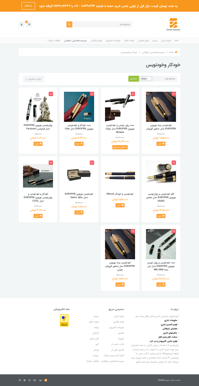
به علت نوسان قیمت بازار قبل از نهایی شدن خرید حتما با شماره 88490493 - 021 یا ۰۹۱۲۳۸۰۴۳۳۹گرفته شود (108, 6)
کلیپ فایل (94, 338)
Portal (161, 380)
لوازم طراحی (143, 40)
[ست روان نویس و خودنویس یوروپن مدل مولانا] (120, 107)
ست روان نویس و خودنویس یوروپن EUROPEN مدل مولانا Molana (120, 128)
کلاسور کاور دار (117, 350)
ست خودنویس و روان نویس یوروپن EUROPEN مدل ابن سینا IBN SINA (161, 266)
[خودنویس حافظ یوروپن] (79, 175)
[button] (29, 24)
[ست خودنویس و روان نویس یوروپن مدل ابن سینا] (161, 244)
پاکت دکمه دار (117, 344)
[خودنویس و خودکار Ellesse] (120, 175)
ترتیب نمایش (34, 79)
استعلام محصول (120, 147)
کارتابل (96, 333)
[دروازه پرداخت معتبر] (64, 320)
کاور (97, 344)
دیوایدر (96, 355)
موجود (143, 78)
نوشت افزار (129, 40)
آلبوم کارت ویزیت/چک (114, 355)
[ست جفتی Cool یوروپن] (38, 175)
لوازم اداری (166, 40)
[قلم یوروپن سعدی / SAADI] (161, 175)
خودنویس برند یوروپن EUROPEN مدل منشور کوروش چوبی (120, 266)
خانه (176, 40)
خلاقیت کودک (54, 40)
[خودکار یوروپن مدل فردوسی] (38, 107)
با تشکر (28, 6)
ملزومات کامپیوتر (113, 40)
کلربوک (121, 338)
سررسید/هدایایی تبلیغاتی (75, 40)
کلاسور (121, 333)
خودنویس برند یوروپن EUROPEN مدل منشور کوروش (161, 127)
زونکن (96, 350)
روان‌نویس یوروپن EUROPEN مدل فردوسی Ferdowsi (38, 127)
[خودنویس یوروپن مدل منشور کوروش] (161, 107)
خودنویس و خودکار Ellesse (120, 194)
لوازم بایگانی (96, 40)
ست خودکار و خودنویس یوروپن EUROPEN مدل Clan (79, 127)
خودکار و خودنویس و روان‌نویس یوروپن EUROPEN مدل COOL (38, 197)
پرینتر (155, 40)
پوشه (96, 327)
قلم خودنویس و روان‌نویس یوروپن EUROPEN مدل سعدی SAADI (161, 197)
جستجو (134, 78)
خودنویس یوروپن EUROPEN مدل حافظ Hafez (79, 195)
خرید (160, 143)
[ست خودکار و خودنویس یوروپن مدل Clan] (79, 107)
